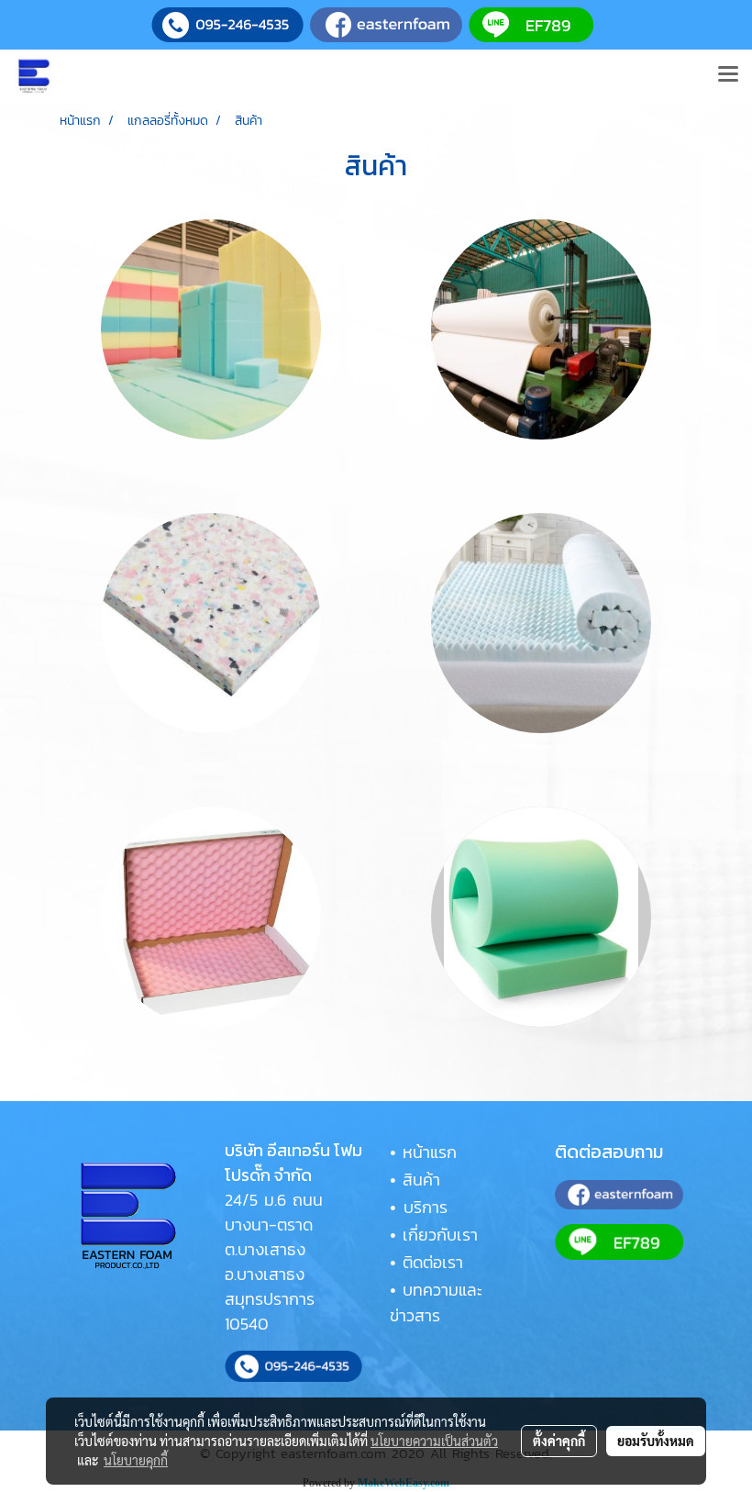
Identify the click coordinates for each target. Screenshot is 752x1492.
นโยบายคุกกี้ (136, 1460)
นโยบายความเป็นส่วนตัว (434, 1440)
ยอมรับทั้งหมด (655, 1440)
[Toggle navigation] (728, 75)
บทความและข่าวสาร (436, 1302)
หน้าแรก (430, 1152)
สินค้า (421, 1179)
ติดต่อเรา (433, 1262)
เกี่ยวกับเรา (440, 1234)
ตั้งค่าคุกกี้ (559, 1440)
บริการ (426, 1207)
